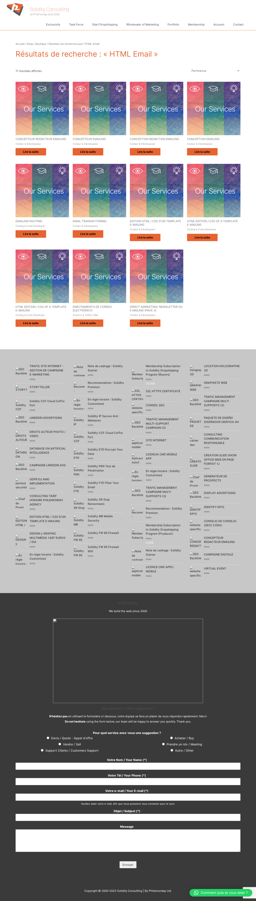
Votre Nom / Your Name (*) (128, 760)
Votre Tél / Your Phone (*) (128, 775)
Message (128, 826)
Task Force (76, 24)
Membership (196, 24)
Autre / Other (184, 750)
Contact (238, 24)
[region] (128, 661)
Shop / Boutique (36, 43)
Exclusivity (53, 24)
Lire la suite (31, 152)
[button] (220, 893)
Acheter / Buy (184, 738)
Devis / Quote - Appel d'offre (72, 738)
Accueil (20, 43)
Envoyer (128, 865)
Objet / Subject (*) (128, 811)
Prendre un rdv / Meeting (184, 744)
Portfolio (173, 24)
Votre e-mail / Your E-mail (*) (128, 791)
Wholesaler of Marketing (142, 24)
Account (218, 24)
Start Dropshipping (105, 24)
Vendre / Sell (72, 744)
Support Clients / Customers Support (72, 750)
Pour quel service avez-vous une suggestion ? (128, 733)
